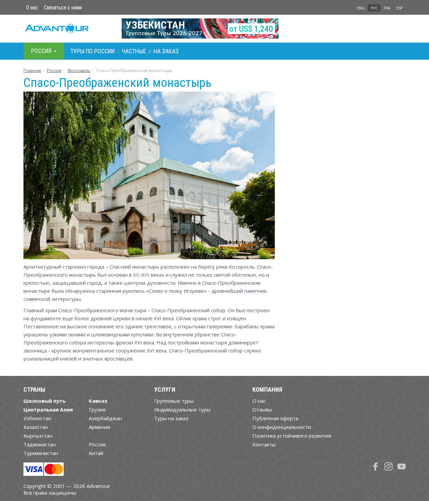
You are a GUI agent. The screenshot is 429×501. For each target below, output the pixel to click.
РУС (374, 7)
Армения (99, 427)
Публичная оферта (275, 418)
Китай (96, 453)
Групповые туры (174, 400)
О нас (32, 7)
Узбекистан (37, 418)
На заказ (166, 51)
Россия (97, 444)
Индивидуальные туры (182, 409)
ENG (361, 7)
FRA (387, 7)
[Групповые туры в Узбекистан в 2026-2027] (215, 28)
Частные (134, 51)
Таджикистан (39, 444)
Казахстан (35, 427)
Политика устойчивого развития (291, 435)
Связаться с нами (63, 7)
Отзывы (262, 409)
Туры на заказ (171, 418)
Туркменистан (40, 453)
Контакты (263, 444)
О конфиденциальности (281, 427)
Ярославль (78, 70)
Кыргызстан (37, 435)
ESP (399, 7)
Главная (32, 70)
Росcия (54, 70)
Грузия (97, 409)
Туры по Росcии (92, 51)
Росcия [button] (42, 50)
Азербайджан (105, 418)
